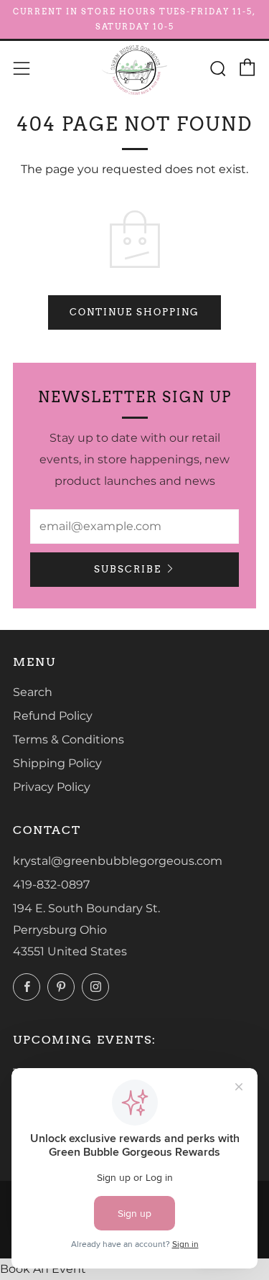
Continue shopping (134, 312)
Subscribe (127, 569)
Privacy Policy (51, 787)
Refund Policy (53, 716)
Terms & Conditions (68, 739)
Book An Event (43, 1269)
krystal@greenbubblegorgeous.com (117, 861)
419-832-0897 (51, 884)
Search (32, 692)
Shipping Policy (57, 763)
